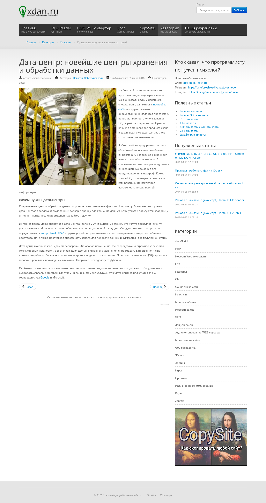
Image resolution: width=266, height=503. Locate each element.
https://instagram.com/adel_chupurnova (213, 92)
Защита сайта (184, 325)
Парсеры (181, 271)
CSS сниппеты (189, 131)
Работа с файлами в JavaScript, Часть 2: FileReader (209, 200)
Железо (180, 355)
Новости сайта (184, 309)
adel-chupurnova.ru (195, 83)
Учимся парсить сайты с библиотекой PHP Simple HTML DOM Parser (209, 155)
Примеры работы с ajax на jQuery (198, 170)
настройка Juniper (52, 233)
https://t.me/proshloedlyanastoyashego (212, 87)
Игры (178, 370)
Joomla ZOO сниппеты (194, 115)
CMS (178, 279)
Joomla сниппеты (191, 111)
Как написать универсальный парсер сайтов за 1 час (209, 185)
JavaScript (181, 241)
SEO (178, 317)
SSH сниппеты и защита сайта (199, 127)
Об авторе (166, 495)
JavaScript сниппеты (193, 134)
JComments (164, 304)
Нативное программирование (194, 385)
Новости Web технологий (88, 78)
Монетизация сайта (187, 340)
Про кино (181, 378)
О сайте (151, 495)
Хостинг (180, 363)
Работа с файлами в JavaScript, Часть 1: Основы (208, 213)
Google (45, 277)
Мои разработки (185, 302)
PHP (178, 249)
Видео (179, 393)
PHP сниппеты (189, 119)
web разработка (185, 347)
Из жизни (181, 294)
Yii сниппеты (188, 123)
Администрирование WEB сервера (197, 332)
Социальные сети (186, 287)
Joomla (179, 401)
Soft (177, 264)
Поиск (200, 4)
